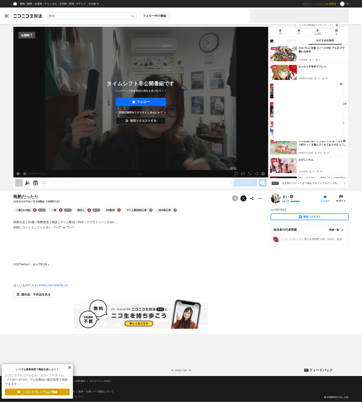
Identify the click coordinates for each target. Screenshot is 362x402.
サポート (341, 200)
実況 (71, 4)
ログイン (308, 4)
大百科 (63, 4)
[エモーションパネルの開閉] (262, 183)
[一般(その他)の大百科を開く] (34, 210)
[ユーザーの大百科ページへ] (291, 196)
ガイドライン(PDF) (100, 381)
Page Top (181, 370)
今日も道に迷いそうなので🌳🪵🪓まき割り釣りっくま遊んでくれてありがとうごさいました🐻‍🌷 (322, 142)
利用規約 (80, 381)
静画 (29, 4)
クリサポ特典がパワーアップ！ (316, 25)
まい (285, 196)
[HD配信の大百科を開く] (119, 210)
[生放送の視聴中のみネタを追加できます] (19, 183)
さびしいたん (306, 159)
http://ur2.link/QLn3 (54, 285)
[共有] (252, 198)
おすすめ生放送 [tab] (325, 40)
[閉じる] (336, 25)
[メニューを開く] (7, 16)
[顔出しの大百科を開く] (89, 210)
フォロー (143, 102)
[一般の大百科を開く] (60, 210)
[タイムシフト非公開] (235, 198)
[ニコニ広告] (27, 183)
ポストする (243, 198)
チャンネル (50, 4)
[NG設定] (271, 40)
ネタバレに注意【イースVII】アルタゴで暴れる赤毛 (321, 49)
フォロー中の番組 (154, 15)
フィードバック (321, 370)
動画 (22, 4)
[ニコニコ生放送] (27, 16)
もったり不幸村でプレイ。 (314, 66)
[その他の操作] (260, 198)
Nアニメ (81, 4)
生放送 (38, 4)
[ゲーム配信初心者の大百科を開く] (151, 210)
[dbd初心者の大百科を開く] (175, 210)
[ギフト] (35, 183)
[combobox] (92, 16)
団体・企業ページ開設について (96, 391)
